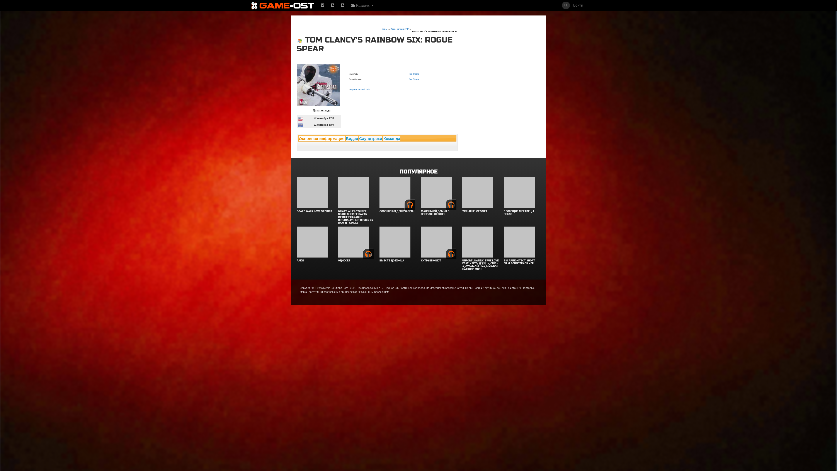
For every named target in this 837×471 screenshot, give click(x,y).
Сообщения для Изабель (396, 211)
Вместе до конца (391, 260)
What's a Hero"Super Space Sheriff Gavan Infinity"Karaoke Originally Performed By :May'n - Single (355, 217)
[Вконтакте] (343, 5)
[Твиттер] (323, 5)
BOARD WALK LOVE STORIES (314, 211)
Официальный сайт (360, 89)
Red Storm (414, 74)
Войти (578, 5)
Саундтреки (370, 139)
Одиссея (344, 260)
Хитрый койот (431, 260)
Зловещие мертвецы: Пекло (519, 213)
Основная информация (322, 139)
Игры (385, 29)
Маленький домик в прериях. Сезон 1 (435, 213)
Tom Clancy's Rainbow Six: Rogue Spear (435, 31)
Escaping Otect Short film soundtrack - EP (519, 262)
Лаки (300, 260)
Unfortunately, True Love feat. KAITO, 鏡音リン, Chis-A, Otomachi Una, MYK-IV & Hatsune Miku (480, 265)
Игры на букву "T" (400, 29)
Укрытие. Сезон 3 (474, 211)
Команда (391, 139)
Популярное (418, 172)
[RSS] (333, 5)
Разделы (362, 5)
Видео (352, 139)
